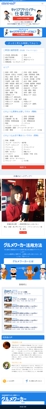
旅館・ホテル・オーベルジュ (15, 158)
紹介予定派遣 (9, 57)
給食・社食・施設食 (12, 156)
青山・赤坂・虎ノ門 (12, 77)
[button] (18, 25)
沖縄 (6, 106)
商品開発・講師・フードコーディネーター (19, 128)
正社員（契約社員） (12, 55)
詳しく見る (23, 232)
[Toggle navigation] (42, 3)
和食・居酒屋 (9, 140)
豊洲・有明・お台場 (12, 86)
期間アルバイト (10, 59)
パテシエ (27, 123)
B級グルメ (27, 151)
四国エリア (9, 104)
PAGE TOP (23, 407)
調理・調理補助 (29, 119)
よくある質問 (10, 381)
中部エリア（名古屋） (12, 101)
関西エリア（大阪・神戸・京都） (16, 99)
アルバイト (27, 57)
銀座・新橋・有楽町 (12, 79)
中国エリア (27, 101)
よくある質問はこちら (23, 268)
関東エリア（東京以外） (13, 97)
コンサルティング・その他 (33, 130)
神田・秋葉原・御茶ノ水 (13, 83)
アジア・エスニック (12, 145)
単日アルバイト (29, 59)
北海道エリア (9, 95)
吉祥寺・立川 (9, 90)
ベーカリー (9, 154)
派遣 (25, 55)
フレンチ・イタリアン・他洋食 (15, 142)
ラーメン (27, 149)
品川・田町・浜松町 (30, 81)
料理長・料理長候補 (12, 121)
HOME (23, 403)
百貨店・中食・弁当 (30, 154)
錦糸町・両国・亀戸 (30, 86)
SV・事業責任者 (29, 121)
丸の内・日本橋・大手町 (32, 79)
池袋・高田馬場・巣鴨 (31, 74)
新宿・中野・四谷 (11, 72)
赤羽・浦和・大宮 (30, 92)
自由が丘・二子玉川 (30, 88)
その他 (26, 160)
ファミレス (9, 147)
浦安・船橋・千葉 (11, 92)
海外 (25, 106)
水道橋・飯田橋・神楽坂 (32, 83)
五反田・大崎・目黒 (12, 81)
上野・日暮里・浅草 (12, 88)
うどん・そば (9, 149)
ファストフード (29, 147)
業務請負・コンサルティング (15, 62)
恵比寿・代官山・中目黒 (13, 74)
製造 (6, 123)
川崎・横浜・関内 (30, 90)
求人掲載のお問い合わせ (35, 381)
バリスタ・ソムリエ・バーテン (15, 125)
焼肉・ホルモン (10, 151)
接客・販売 (9, 116)
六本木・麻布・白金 (30, 77)
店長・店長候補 (29, 116)
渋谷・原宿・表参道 (30, 72)
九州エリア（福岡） (30, 104)
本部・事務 (9, 130)
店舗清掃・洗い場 (11, 119)
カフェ (26, 145)
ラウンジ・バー (10, 160)
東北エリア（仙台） (30, 95)
